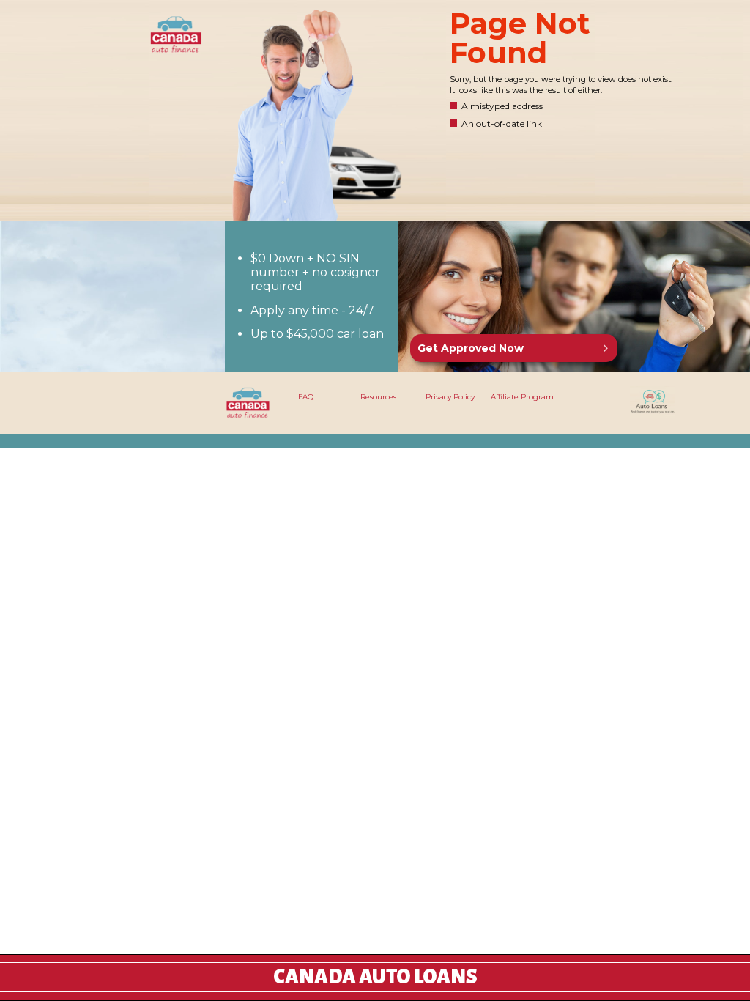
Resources (378, 397)
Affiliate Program (522, 397)
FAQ (305, 397)
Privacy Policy (450, 397)
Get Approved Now (470, 348)
